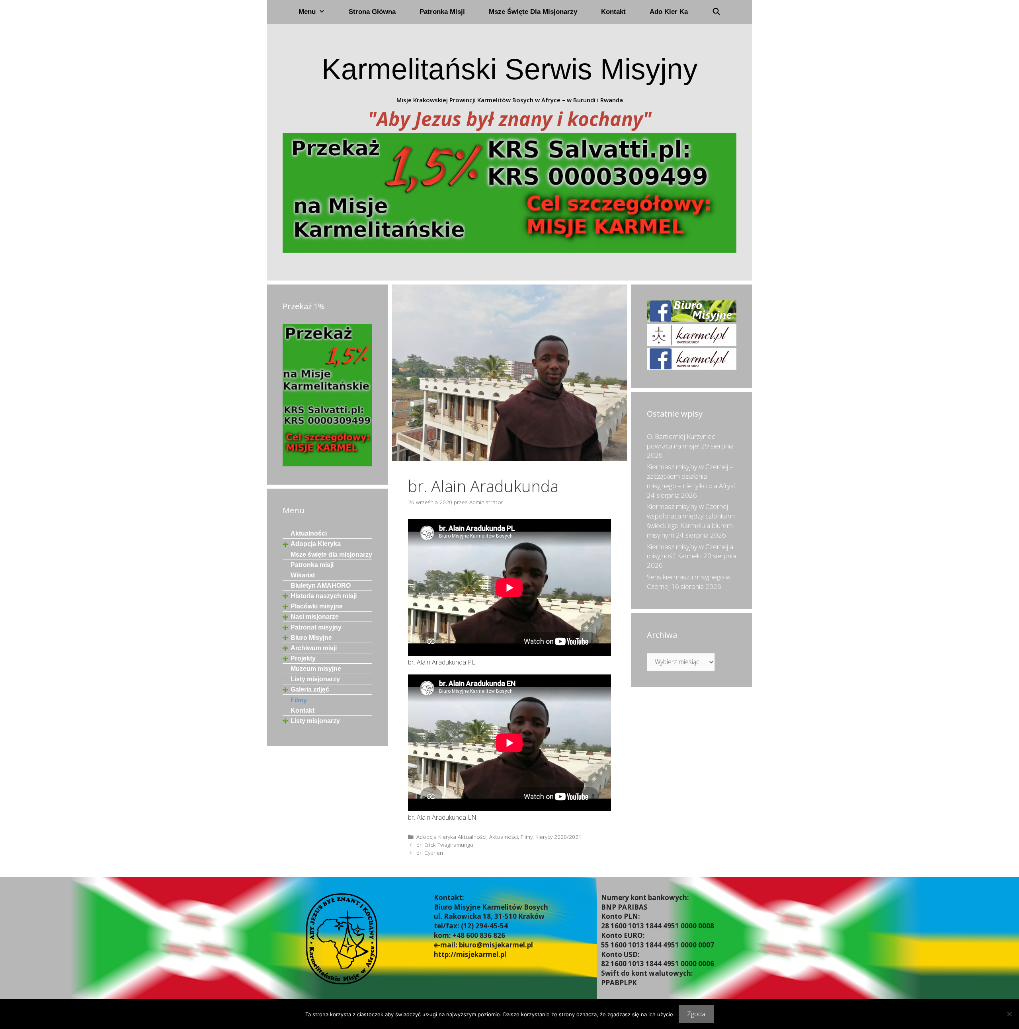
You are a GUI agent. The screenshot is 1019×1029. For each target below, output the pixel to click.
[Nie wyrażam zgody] (1009, 1014)
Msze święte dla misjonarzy (533, 12)
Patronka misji (442, 12)
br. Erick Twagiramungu (444, 844)
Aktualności (503, 836)
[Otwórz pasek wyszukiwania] (716, 12)
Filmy (527, 836)
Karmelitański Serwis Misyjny (510, 69)
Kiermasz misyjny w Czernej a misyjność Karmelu (690, 551)
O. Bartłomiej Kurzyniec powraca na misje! (681, 441)
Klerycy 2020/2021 (558, 836)
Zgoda (696, 1014)
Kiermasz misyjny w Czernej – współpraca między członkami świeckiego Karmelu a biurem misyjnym (691, 520)
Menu (307, 12)
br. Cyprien (429, 852)
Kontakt (613, 12)
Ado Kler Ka (669, 12)
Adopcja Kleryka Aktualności (451, 836)
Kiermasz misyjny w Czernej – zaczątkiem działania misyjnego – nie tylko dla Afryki (691, 476)
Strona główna (372, 12)
